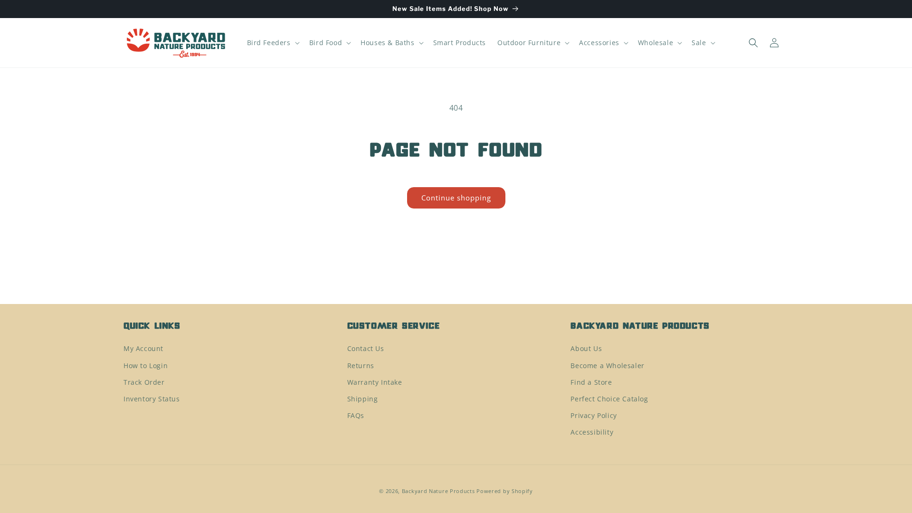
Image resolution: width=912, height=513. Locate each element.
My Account (143, 348)
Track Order (144, 382)
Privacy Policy (593, 415)
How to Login (146, 365)
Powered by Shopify (504, 490)
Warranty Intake (374, 382)
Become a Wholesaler (607, 365)
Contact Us (365, 348)
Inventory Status (152, 398)
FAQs (355, 415)
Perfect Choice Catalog (609, 398)
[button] (272, 43)
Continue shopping (456, 197)
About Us (586, 348)
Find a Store (591, 382)
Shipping (362, 398)
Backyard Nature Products (438, 490)
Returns (360, 365)
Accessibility (591, 432)
